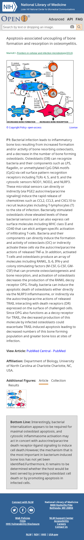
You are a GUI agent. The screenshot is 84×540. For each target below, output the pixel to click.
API (70, 19)
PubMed (59, 351)
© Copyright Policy (16, 127)
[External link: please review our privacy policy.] (14, 510)
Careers (61, 524)
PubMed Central (39, 351)
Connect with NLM (22, 502)
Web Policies (22, 518)
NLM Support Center (61, 518)
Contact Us (61, 527)
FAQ (79, 19)
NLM (28, 534)
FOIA (23, 521)
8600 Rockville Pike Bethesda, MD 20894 (61, 506)
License (73, 127)
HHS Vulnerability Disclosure (22, 524)
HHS (43, 534)
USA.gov (53, 534)
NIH (36, 534)
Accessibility (61, 521)
